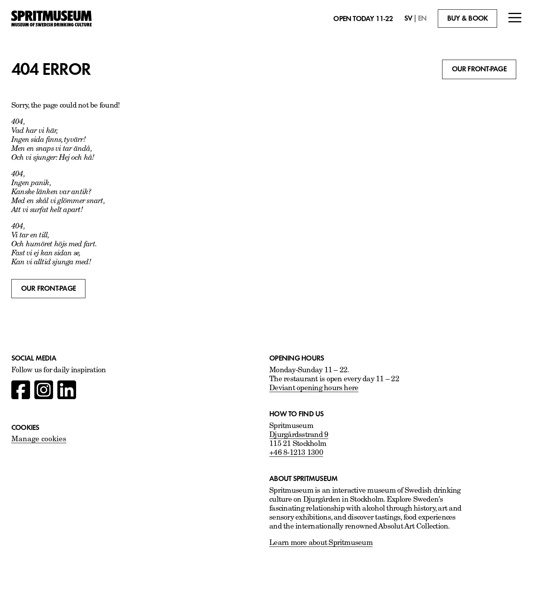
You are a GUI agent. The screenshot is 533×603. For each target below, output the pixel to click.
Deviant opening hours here (313, 388)
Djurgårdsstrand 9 (298, 435)
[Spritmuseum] (51, 18)
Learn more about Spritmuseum (321, 543)
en (422, 18)
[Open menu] (515, 18)
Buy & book (467, 18)
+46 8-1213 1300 (296, 453)
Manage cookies (38, 439)
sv (408, 18)
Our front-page (479, 69)
